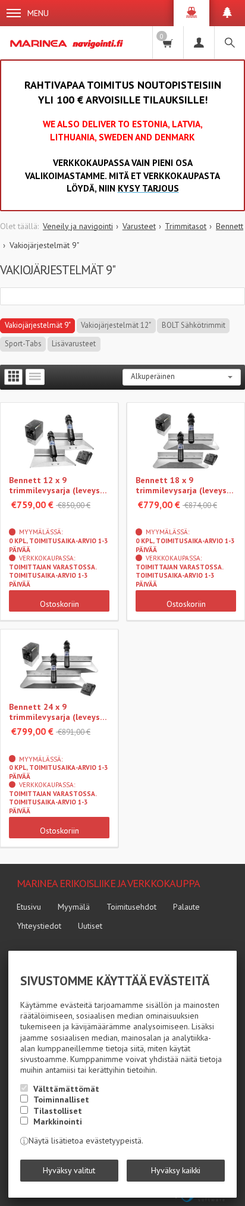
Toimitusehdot (131, 906)
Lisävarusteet (74, 344)
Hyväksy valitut (69, 1170)
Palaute (186, 906)
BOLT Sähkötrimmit (193, 325)
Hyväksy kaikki (175, 1170)
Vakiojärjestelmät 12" (116, 325)
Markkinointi (57, 1121)
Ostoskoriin (59, 604)
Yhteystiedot (39, 925)
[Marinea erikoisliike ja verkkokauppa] (67, 42)
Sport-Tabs (23, 344)
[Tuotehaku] (229, 42)
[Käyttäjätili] (198, 42)
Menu (38, 13)
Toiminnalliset (61, 1099)
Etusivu (29, 906)
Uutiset (90, 925)
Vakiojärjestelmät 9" (38, 325)
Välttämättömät (66, 1088)
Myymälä (74, 906)
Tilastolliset (57, 1110)
